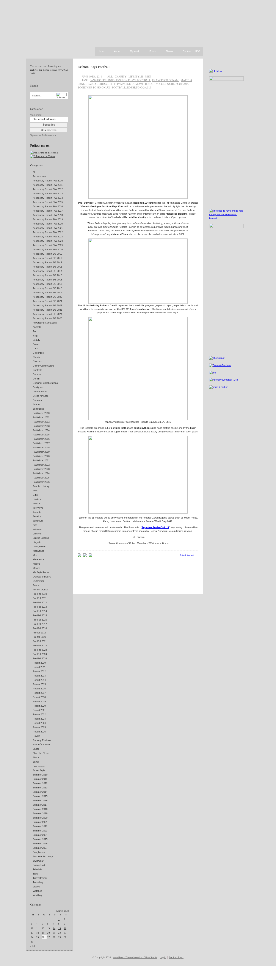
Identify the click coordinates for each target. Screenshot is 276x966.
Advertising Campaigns (45, 322)
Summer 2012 (40, 783)
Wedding (37, 895)
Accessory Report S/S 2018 (47, 288)
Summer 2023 (40, 830)
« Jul (32, 946)
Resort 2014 (39, 680)
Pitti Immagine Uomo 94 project (132, 83)
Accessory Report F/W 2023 (48, 236)
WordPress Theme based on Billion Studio (135, 957)
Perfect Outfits (40, 589)
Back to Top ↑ (176, 957)
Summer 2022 (40, 826)
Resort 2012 (39, 671)
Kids (35, 525)
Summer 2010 (40, 774)
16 (65, 928)
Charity (36, 357)
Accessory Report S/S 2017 (47, 284)
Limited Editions (41, 538)
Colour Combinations (44, 365)
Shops (36, 757)
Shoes (36, 749)
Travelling (38, 882)
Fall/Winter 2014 (41, 430)
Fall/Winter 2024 (41, 473)
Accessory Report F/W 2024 (48, 241)
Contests (37, 370)
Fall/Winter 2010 (41, 413)
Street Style (39, 770)
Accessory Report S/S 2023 (47, 309)
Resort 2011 (39, 667)
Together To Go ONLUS (94, 87)
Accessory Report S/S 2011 (47, 258)
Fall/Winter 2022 (41, 464)
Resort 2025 (39, 727)
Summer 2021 (40, 822)
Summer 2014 (40, 792)
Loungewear (39, 546)
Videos (36, 886)
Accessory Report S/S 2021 (47, 301)
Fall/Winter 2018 (41, 447)
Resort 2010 (39, 662)
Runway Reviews (42, 740)
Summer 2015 (40, 796)
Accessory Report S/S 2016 (47, 279)
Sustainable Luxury (43, 856)
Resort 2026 (39, 731)
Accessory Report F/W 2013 (48, 193)
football (119, 87)
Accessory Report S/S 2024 (47, 314)
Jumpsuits (38, 520)
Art (34, 331)
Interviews (38, 507)
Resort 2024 (39, 723)
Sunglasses (39, 852)
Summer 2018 (40, 809)
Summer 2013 (40, 787)
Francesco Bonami (165, 80)
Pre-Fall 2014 (40, 611)
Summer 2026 (40, 843)
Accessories (39, 176)
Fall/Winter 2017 (41, 443)
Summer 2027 (40, 848)
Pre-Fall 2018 (40, 628)
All (34, 172)
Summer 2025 (40, 839)
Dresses (37, 400)
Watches (37, 891)
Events (36, 404)
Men (35, 555)
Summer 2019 (40, 813)
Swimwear (38, 860)
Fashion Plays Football (94, 66)
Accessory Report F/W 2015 (48, 202)
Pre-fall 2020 (39, 637)
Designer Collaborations (45, 383)
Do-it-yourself (40, 391)
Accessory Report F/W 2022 (48, 232)
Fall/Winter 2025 (41, 477)
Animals (37, 327)
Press (152, 51)
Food (35, 490)
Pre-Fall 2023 (40, 650)
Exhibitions (38, 408)
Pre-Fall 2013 (40, 606)
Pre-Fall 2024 (40, 654)
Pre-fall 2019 (39, 632)
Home (101, 51)
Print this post (187, 555)
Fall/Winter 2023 (41, 469)
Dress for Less (41, 396)
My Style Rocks (41, 572)
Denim (36, 378)
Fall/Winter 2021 (41, 460)
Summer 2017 (40, 804)
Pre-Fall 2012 (40, 602)
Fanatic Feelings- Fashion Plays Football (120, 80)
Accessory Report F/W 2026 (48, 249)
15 (59, 928)
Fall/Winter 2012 (41, 421)
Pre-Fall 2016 (40, 619)
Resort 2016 (39, 688)
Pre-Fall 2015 (40, 615)
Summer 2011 (40, 779)
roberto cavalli (139, 87)
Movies (36, 568)
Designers (38, 387)
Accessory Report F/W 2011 (48, 185)
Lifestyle (37, 533)
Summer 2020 (40, 817)
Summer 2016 (40, 800)
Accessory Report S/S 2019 (47, 292)
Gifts (35, 495)
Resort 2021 (39, 710)
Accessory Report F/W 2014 (48, 198)
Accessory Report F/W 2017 (48, 210)
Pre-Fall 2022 (40, 645)
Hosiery (37, 499)
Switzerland (39, 865)
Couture (37, 374)
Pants (36, 585)
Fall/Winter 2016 (41, 439)
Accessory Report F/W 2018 (48, 215)
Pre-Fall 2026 (40, 658)
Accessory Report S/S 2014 (47, 271)
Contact (187, 51)
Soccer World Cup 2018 (172, 83)
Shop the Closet (41, 753)
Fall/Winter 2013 (41, 426)
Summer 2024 (40, 835)
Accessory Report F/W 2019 (48, 219)
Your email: (36, 115)
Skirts (36, 761)
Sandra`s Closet (41, 744)
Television (38, 869)
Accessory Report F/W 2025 (48, 245)
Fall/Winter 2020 (41, 456)
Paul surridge (98, 83)
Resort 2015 (39, 684)
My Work (135, 51)
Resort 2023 (39, 718)
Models (36, 563)
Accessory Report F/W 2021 (48, 228)
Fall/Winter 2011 (41, 417)
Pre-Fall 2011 (40, 598)
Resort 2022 (39, 714)
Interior (36, 503)
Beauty (36, 340)
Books (36, 344)
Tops (35, 873)
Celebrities (38, 352)
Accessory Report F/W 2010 (48, 180)
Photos (169, 51)
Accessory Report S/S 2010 (47, 253)
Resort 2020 (39, 705)
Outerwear (38, 581)
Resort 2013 (39, 675)
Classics (37, 361)
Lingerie (37, 542)
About (117, 51)
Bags (35, 335)
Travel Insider (40, 878)
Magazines (38, 551)
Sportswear (39, 766)
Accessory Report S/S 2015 (47, 275)
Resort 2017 (39, 693)
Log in (163, 957)
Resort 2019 (39, 701)
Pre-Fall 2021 (40, 641)
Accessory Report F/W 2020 (48, 223)
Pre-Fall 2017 (40, 624)
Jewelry (37, 516)
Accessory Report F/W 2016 (48, 206)
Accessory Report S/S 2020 (47, 297)
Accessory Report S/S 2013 (47, 266)
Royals (36, 736)
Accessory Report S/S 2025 (47, 318)
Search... (37, 95)
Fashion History (41, 486)
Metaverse (38, 559)
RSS (197, 51)
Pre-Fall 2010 (40, 594)
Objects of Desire (42, 576)
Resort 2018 (39, 697)
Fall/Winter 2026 (41, 482)
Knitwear (37, 529)
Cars (35, 348)
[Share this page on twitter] (90, 556)
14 (54, 928)
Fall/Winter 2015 (41, 434)
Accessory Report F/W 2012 (48, 189)
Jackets (37, 512)
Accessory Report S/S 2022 (47, 305)
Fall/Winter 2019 (41, 451)
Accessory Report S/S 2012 (47, 262)
